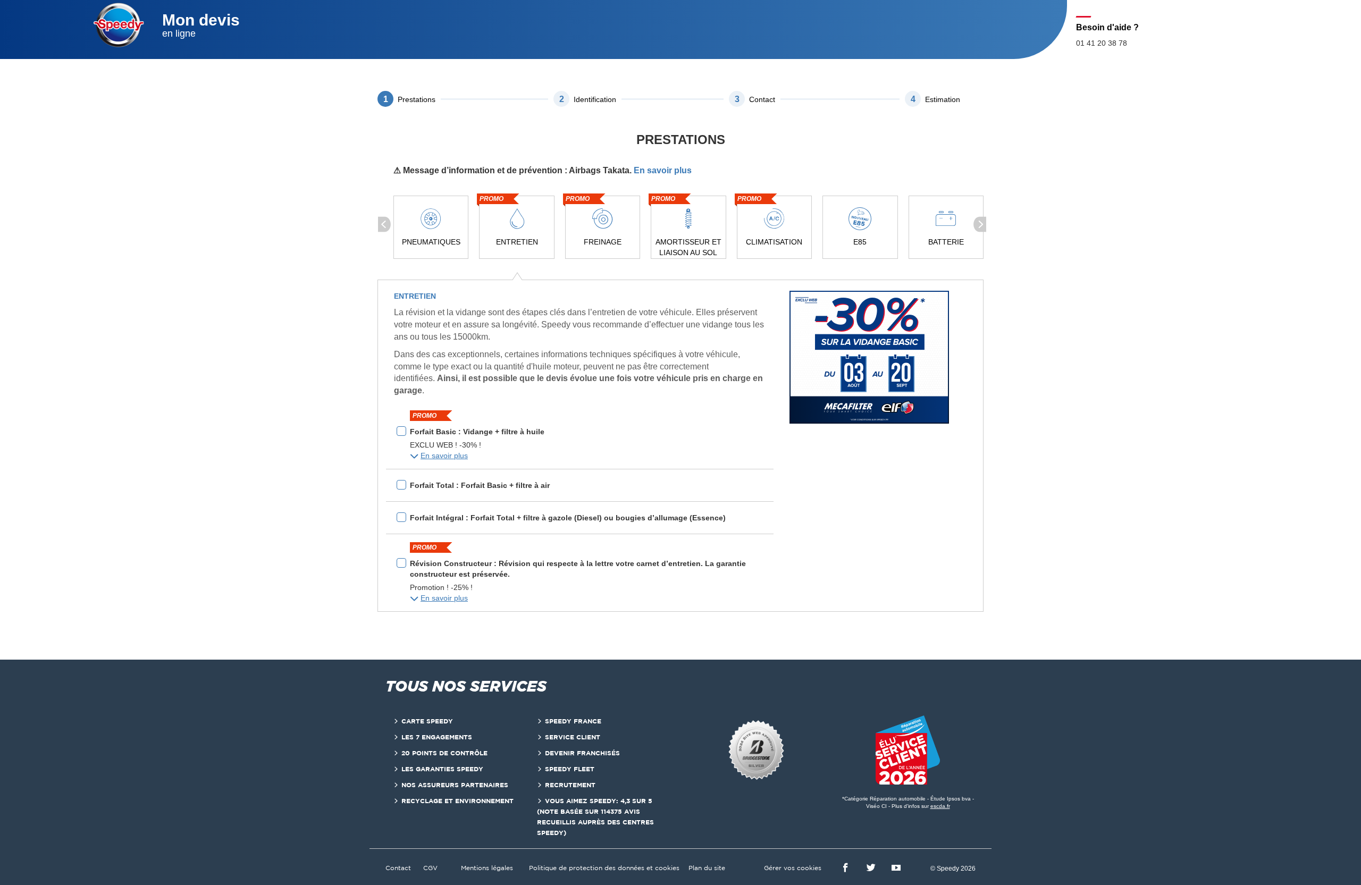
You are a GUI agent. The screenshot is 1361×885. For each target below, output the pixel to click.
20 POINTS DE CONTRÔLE (444, 753)
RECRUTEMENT (570, 785)
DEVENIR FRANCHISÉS (582, 753)
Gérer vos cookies (792, 867)
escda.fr (940, 806)
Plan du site (706, 867)
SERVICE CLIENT (572, 737)
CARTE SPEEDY (427, 721)
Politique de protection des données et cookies (604, 867)
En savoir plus (663, 170)
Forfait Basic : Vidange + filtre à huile (477, 431)
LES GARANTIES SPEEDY (442, 769)
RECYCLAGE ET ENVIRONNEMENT (457, 801)
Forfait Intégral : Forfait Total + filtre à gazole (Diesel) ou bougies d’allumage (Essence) (568, 517)
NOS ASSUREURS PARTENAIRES (454, 785)
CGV (430, 867)
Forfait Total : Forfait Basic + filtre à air (480, 485)
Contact (398, 867)
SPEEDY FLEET (569, 769)
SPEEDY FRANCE (573, 721)
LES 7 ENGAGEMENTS (436, 737)
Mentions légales (487, 867)
